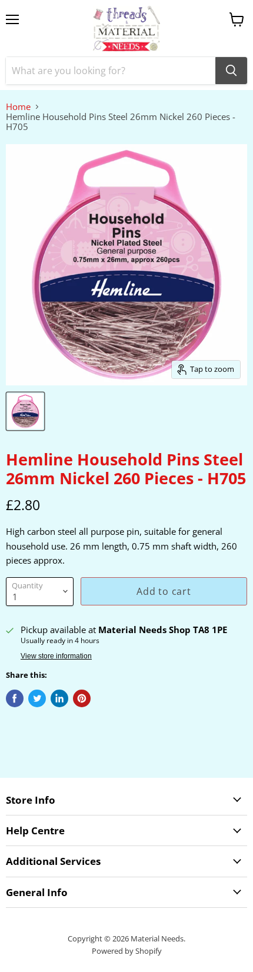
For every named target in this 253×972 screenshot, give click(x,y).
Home (18, 107)
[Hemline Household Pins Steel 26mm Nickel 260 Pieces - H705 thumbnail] (25, 411)
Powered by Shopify (127, 951)
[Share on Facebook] (15, 698)
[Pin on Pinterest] (82, 698)
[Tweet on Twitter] (37, 698)
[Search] (231, 70)
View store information (56, 656)
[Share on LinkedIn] (59, 698)
